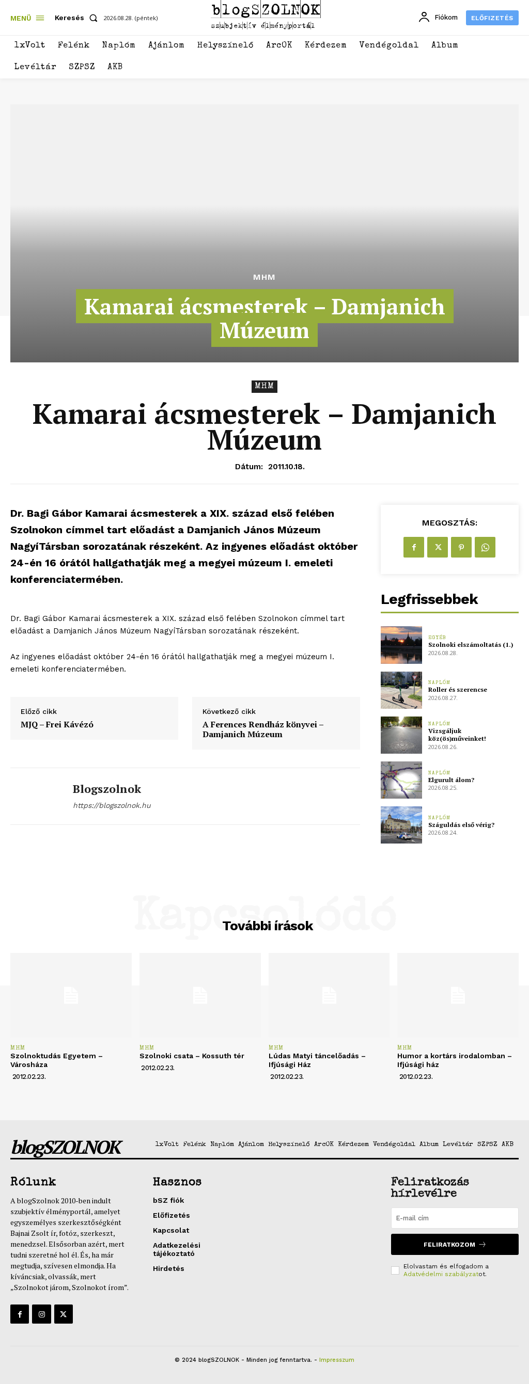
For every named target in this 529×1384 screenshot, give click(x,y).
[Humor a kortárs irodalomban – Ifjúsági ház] (458, 995)
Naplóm (439, 683)
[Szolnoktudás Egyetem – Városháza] (71, 995)
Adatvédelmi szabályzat (440, 1274)
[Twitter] (437, 547)
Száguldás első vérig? (461, 825)
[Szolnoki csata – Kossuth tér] (200, 995)
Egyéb (437, 638)
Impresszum (336, 1360)
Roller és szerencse (457, 689)
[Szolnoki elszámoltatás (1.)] (401, 644)
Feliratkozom (449, 1244)
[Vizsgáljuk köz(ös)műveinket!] (401, 735)
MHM (264, 277)
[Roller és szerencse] (401, 690)
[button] (78, 17)
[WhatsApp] (485, 547)
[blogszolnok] (35, 796)
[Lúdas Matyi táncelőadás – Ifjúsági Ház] (329, 995)
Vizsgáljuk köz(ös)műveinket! (457, 735)
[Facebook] (413, 547)
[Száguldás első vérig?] (401, 825)
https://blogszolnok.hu (112, 805)
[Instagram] (41, 1314)
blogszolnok (107, 789)
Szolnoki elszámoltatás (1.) (470, 644)
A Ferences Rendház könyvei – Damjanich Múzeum (263, 729)
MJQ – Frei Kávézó (57, 724)
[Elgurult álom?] (401, 780)
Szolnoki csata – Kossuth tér (191, 1056)
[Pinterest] (461, 547)
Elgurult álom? (451, 780)
